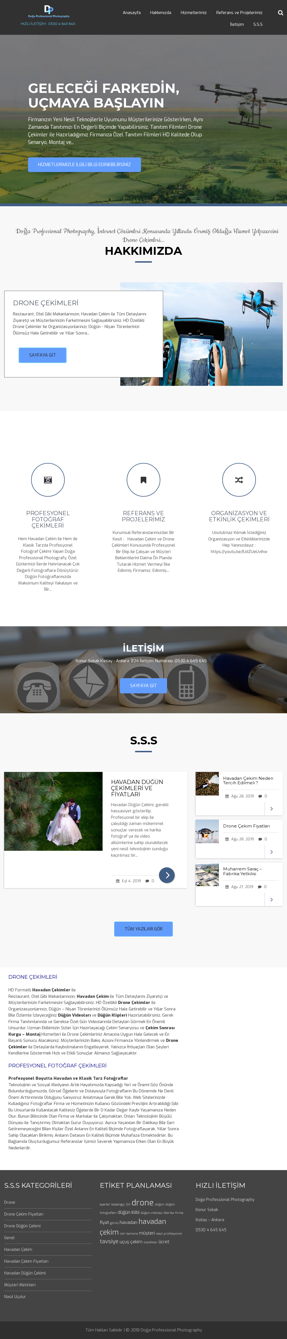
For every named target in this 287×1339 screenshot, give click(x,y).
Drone (9, 1202)
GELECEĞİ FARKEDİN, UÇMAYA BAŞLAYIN (103, 95)
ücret (164, 1242)
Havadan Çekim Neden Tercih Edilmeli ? (248, 781)
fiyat (104, 1222)
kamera (132, 1233)
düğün (159, 1204)
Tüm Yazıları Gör (143, 929)
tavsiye (109, 1241)
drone (142, 1202)
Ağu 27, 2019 (241, 886)
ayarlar (105, 1204)
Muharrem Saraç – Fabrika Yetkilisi (242, 871)
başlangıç (118, 1204)
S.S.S (258, 24)
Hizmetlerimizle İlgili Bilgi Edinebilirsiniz (84, 165)
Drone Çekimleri (45, 303)
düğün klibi (128, 1212)
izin (122, 1233)
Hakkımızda (160, 12)
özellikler (151, 1242)
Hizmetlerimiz (194, 12)
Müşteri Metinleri (20, 1285)
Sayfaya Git (42, 355)
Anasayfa (132, 12)
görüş (114, 1223)
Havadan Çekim (18, 1249)
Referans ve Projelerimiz (239, 12)
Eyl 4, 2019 (131, 881)
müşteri (147, 1233)
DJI (128, 1204)
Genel (9, 1238)
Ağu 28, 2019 (242, 796)
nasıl (159, 1233)
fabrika (169, 1213)
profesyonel (173, 1233)
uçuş (124, 1242)
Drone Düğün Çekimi (22, 1226)
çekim (136, 1242)
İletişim (237, 24)
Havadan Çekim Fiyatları (26, 1261)
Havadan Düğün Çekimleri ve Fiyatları (137, 788)
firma (179, 1213)
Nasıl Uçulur (15, 1296)
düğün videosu (151, 1213)
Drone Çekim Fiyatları (246, 826)
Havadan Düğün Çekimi (25, 1273)
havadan (128, 1222)
